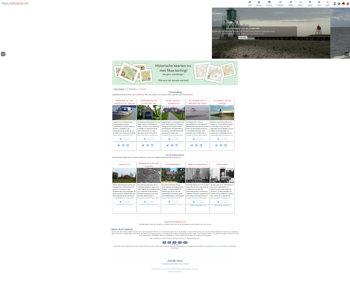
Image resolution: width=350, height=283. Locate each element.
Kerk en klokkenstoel (197, 164)
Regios (291, 5)
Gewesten (280, 5)
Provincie (269, 5)
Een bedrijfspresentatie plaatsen (169, 263)
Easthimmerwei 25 (173, 164)
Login (327, 5)
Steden (300, 5)
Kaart (319, 5)
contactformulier (188, 94)
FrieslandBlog (139, 94)
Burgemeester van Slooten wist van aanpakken (149, 103)
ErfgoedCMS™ (195, 269)
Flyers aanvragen (184, 263)
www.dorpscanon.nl (175, 157)
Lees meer (87, 37)
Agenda (259, 5)
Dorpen (310, 5)
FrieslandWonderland (157, 269)
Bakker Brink (222, 164)
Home (250, 5)
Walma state (124, 164)
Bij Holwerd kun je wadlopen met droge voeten (198, 103)
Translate (143, 89)
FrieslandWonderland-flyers (210, 246)
